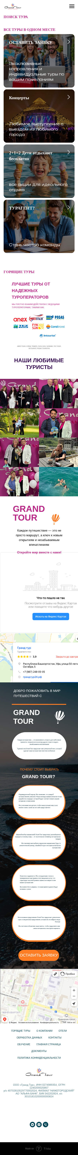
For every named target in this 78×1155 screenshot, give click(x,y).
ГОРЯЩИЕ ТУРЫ (20, 1031)
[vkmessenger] (32, 1124)
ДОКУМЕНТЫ (39, 1051)
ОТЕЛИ (63, 1031)
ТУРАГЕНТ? (22, 208)
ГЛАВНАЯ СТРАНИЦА (48, 1044)
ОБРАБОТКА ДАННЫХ (29, 1037)
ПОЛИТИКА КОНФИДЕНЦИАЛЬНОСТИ (39, 1058)
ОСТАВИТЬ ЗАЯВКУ (30, 42)
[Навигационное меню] (71, 6)
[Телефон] (45, 1124)
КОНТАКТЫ (54, 1037)
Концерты (19, 97)
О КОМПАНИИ (44, 1031)
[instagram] (39, 1124)
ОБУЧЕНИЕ (23, 1044)
